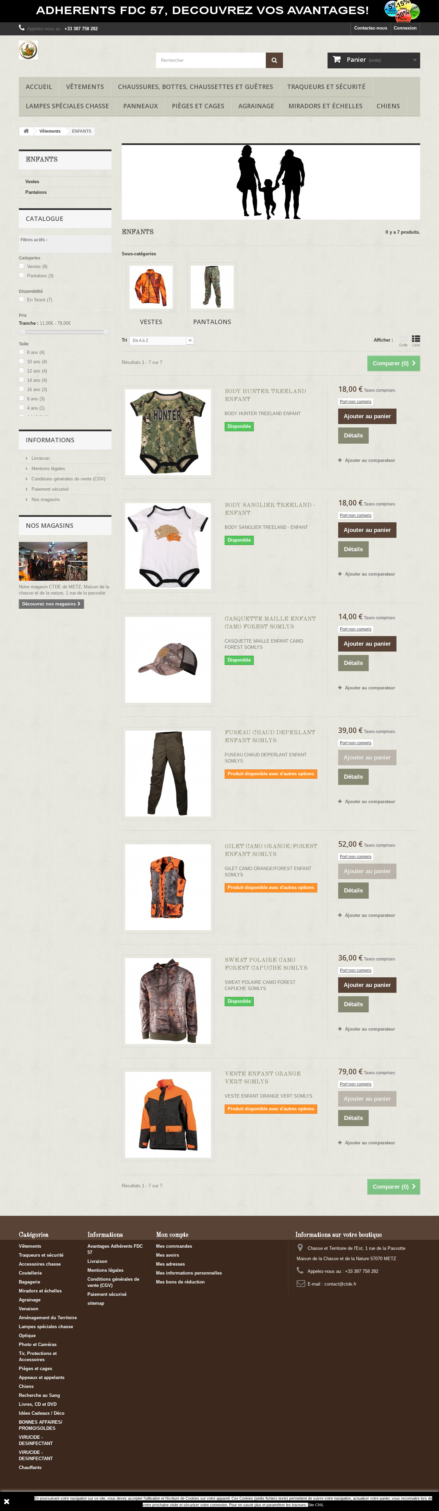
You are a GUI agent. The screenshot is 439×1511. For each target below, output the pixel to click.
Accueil (39, 86)
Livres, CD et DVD (38, 1404)
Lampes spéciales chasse (67, 106)
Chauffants (30, 1467)
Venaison (28, 1308)
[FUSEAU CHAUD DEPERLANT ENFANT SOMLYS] (168, 773)
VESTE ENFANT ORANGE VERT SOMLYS (263, 1078)
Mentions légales (47, 468)
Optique (27, 1335)
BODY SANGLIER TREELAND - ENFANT (270, 509)
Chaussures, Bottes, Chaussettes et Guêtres (195, 86)
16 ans (37, 389)
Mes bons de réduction (180, 1282)
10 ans (37, 361)
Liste (416, 345)
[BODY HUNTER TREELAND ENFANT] (168, 432)
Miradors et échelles (325, 106)
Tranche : (28, 323)
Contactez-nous (370, 28)
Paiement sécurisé (49, 489)
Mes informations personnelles (189, 1273)
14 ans (37, 380)
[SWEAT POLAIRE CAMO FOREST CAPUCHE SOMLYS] (168, 1001)
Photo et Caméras (38, 1344)
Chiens (388, 106)
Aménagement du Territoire (48, 1317)
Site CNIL (316, 1505)
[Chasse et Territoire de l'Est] (82, 50)
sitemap (95, 1303)
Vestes (32, 181)
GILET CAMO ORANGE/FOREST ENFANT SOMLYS (271, 850)
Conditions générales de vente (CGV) (67, 478)
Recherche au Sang (39, 1395)
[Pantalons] (212, 287)
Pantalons (36, 192)
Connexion (405, 28)
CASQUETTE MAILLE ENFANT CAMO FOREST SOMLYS (270, 623)
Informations (50, 440)
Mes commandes (174, 1246)
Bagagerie (29, 1282)
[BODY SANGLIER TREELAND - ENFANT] (168, 546)
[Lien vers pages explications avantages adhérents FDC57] (219, 11)
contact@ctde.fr (340, 1284)
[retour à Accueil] (26, 131)
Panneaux (140, 106)
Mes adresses (170, 1264)
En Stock (39, 299)
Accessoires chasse (40, 1264)
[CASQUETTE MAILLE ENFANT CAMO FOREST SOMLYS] (168, 660)
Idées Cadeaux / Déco (41, 1413)
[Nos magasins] (65, 561)
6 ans (36, 398)
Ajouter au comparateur (370, 460)
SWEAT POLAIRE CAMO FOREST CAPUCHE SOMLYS (266, 964)
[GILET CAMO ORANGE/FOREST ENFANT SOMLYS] (168, 887)
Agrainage (256, 106)
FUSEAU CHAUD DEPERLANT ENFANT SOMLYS (270, 737)
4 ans (36, 408)
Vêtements (85, 86)
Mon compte (172, 1235)
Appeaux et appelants (41, 1377)
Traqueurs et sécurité (326, 86)
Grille (403, 345)
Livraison (39, 458)
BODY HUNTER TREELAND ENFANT (265, 395)
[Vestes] (151, 287)
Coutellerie (30, 1273)
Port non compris (355, 401)
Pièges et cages (198, 106)
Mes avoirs (167, 1255)
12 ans (37, 371)
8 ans (36, 352)
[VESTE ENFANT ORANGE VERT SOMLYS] (168, 1115)
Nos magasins (45, 499)
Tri (124, 340)
